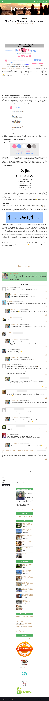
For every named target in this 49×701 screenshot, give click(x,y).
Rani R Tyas (10, 301)
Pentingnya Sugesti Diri (39, 206)
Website (3, 480)
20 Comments (31, 23)
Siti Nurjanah (18, 626)
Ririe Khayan (10, 409)
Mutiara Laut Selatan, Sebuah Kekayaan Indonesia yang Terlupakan (27, 583)
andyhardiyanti (19, 23)
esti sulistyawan (27, 266)
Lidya (8, 287)
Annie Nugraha (18, 630)
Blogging (24, 18)
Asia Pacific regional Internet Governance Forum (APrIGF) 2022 (27, 595)
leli (8, 434)
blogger (20, 266)
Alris (8, 349)
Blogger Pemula (11, 426)
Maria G (17, 616)
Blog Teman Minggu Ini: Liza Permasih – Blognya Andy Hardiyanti (19, 450)
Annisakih (17, 619)
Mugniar (9, 364)
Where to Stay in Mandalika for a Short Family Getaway (27, 536)
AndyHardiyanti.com (12, 699)
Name (3, 474)
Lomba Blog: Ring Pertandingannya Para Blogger (26, 601)
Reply (46, 291)
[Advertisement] (24, 34)
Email (3, 477)
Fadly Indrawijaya (11, 391)
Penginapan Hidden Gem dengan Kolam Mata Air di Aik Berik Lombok (27, 524)
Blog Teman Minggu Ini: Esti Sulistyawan (24, 21)
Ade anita (9, 317)
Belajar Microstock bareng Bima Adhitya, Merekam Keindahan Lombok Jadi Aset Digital (27, 554)
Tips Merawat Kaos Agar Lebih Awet (27, 606)
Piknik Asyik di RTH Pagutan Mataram (27, 548)
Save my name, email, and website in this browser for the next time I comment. (18, 482)
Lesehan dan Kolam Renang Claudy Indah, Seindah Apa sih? (27, 589)
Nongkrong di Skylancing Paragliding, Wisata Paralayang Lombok (27, 530)
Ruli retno (10, 333)
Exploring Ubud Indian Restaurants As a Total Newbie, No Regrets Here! (27, 542)
